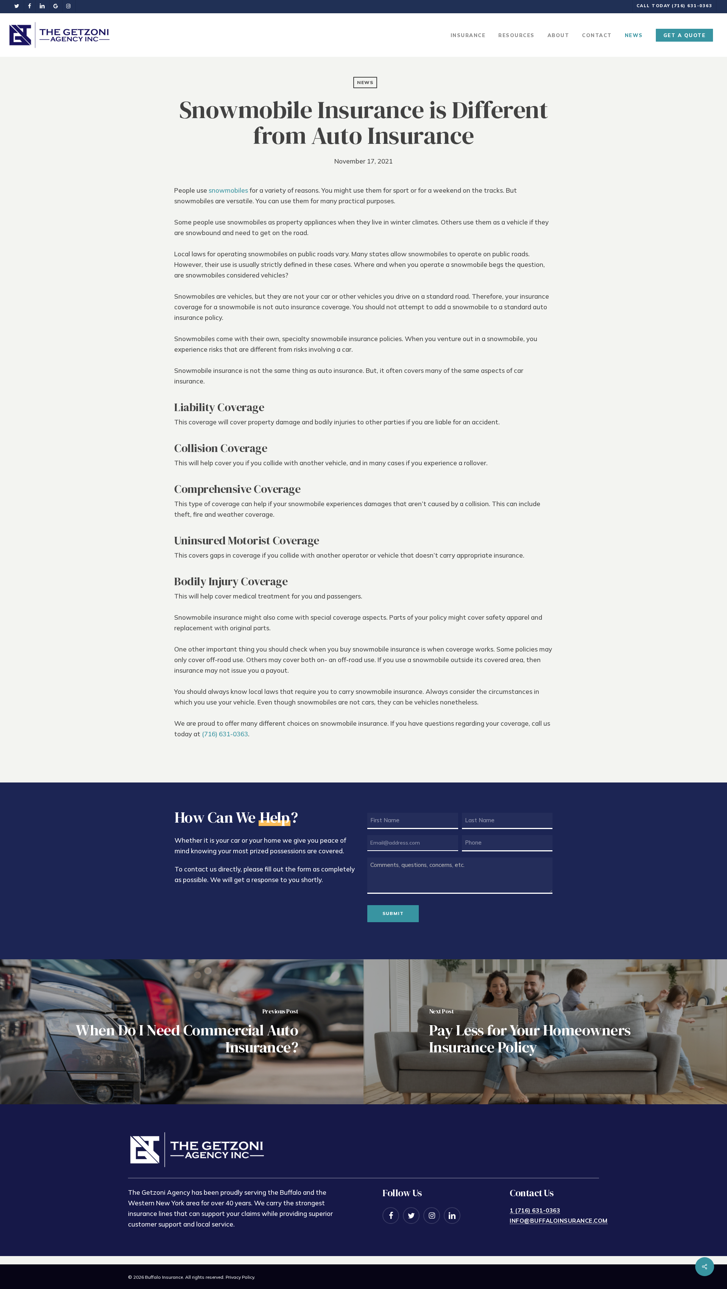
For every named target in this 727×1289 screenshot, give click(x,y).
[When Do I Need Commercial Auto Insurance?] (182, 1031)
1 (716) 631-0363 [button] (535, 1210)
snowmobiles (228, 190)
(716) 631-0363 (225, 734)
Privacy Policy (240, 1277)
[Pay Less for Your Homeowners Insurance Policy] (545, 1031)
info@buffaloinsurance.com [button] (559, 1220)
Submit (393, 913)
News (365, 82)
